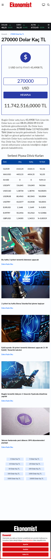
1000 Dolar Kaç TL (35, 474)
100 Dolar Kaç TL (35, 469)
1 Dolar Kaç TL (15, 459)
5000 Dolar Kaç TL (14, 479)
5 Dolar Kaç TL (34, 459)
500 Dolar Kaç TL (14, 474)
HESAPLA (25, 95)
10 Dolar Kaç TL (14, 464)
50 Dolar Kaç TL (14, 469)
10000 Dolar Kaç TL (36, 479)
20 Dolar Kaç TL (34, 464)
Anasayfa (4, 34)
